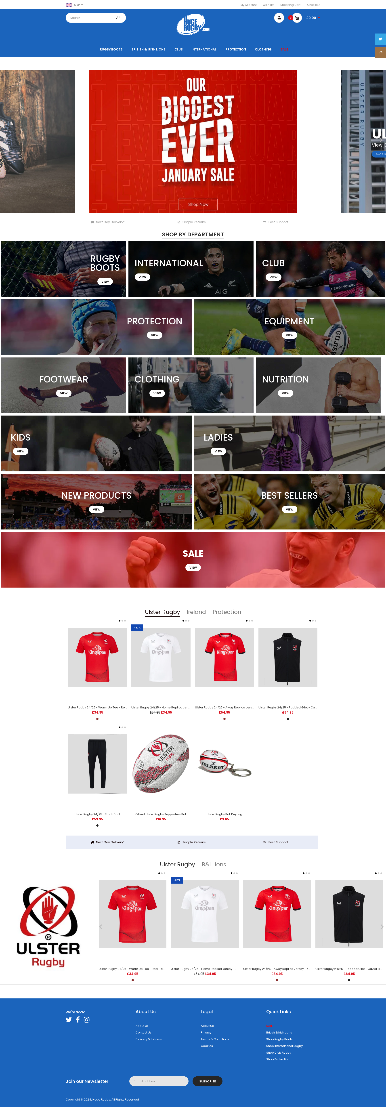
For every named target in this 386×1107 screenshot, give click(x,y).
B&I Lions (214, 864)
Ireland (196, 612)
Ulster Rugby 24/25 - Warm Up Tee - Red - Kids (102, 707)
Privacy (206, 1032)
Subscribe (207, 1081)
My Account (249, 5)
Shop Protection (278, 1059)
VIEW (105, 281)
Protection (227, 612)
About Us (142, 1026)
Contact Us (143, 1032)
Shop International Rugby (284, 1046)
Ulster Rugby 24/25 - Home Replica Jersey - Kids (166, 707)
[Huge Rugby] (193, 35)
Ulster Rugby (162, 612)
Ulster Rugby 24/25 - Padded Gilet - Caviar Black (293, 707)
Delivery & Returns (149, 1039)
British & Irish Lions (279, 1032)
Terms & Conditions (215, 1039)
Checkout (313, 5)
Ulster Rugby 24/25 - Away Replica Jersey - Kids (229, 707)
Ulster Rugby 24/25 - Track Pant (97, 814)
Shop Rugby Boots (279, 1039)
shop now (164, 154)
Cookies (207, 1046)
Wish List (268, 5)
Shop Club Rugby (278, 1052)
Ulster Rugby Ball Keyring (224, 814)
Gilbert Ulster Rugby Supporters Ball (161, 814)
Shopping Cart (290, 5)
